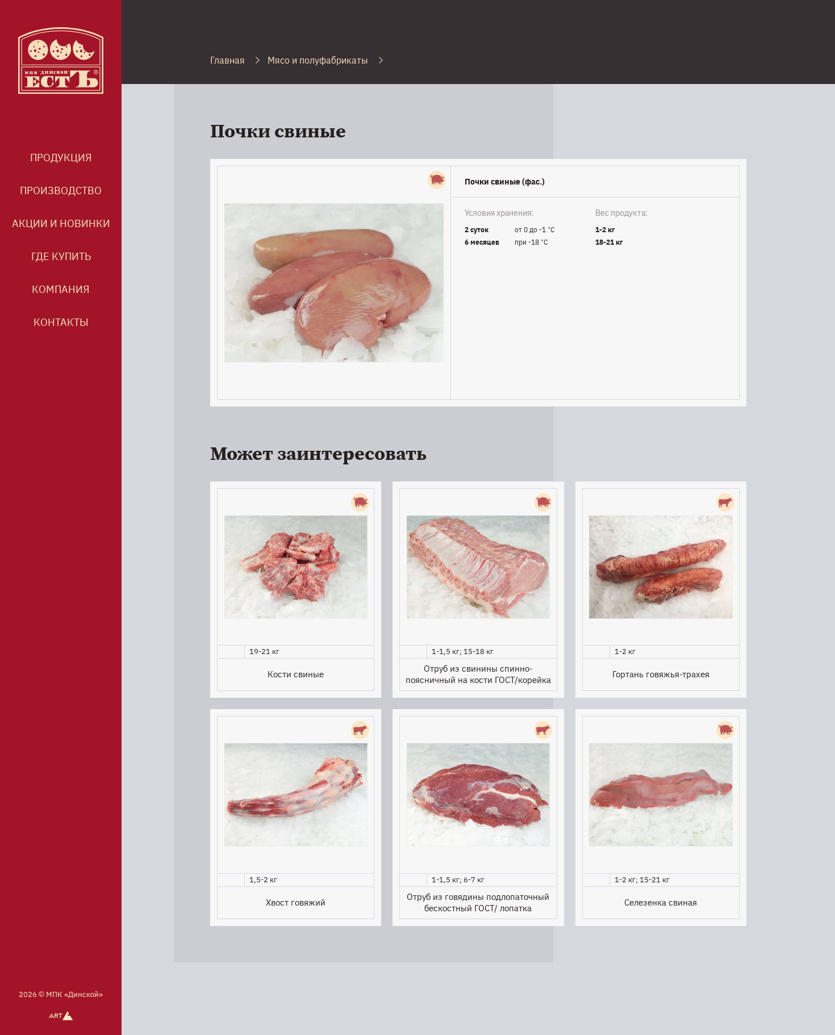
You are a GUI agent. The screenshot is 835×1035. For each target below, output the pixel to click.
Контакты (61, 322)
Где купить (61, 256)
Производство (61, 190)
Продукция (61, 157)
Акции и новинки (61, 223)
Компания (61, 289)
